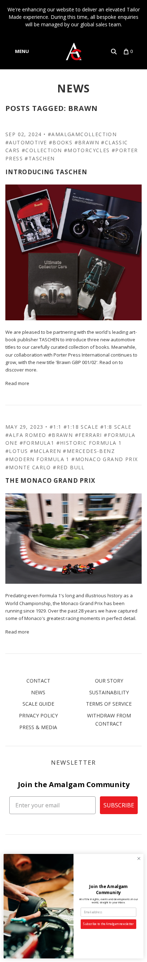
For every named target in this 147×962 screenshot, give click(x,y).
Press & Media (38, 727)
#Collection (42, 150)
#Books (60, 142)
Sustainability (109, 692)
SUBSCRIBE (118, 805)
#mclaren (45, 451)
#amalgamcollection (82, 134)
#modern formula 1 (37, 459)
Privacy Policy (38, 715)
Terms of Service (109, 703)
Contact (38, 680)
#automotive (26, 142)
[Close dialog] (139, 858)
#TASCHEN (40, 158)
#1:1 (56, 426)
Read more (17, 383)
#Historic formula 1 (89, 442)
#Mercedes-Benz (89, 451)
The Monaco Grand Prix (50, 480)
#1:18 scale (81, 426)
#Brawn (87, 142)
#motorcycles (87, 150)
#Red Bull (69, 467)
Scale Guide (38, 703)
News (73, 88)
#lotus (16, 451)
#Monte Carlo (28, 467)
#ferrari (88, 435)
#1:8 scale (116, 426)
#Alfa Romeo (25, 435)
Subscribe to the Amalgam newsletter (108, 924)
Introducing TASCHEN (46, 172)
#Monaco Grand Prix (104, 459)
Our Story (109, 680)
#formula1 (37, 442)
